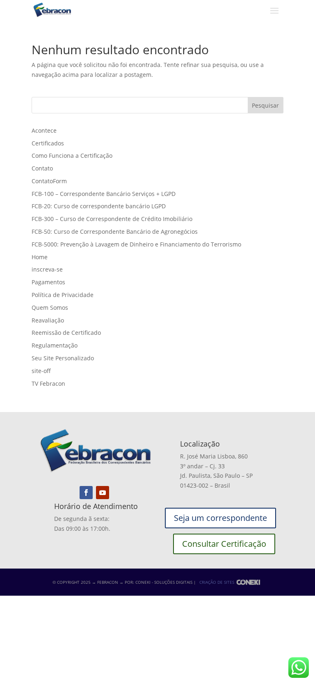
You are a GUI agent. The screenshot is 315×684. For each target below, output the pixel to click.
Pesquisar (265, 105)
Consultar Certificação (224, 543)
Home (40, 257)
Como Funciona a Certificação (72, 155)
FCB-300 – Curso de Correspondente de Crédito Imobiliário (112, 219)
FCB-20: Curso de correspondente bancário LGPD (99, 206)
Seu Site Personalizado (63, 358)
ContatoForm (49, 181)
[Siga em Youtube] (102, 492)
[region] (106, 619)
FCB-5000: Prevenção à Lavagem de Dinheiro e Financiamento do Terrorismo (136, 244)
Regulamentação (55, 345)
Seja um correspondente (220, 517)
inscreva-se (47, 269)
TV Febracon (48, 383)
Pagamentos (48, 282)
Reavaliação (48, 320)
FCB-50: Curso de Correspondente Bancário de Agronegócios (115, 231)
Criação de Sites (216, 582)
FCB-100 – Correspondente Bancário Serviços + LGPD (104, 194)
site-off (41, 371)
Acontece (44, 130)
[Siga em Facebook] (86, 492)
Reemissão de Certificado (66, 332)
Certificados (48, 143)
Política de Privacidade (63, 295)
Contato (42, 168)
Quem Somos (50, 307)
